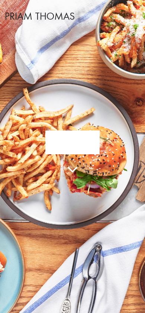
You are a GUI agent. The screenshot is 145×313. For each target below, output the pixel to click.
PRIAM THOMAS (40, 17)
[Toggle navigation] (135, 15)
